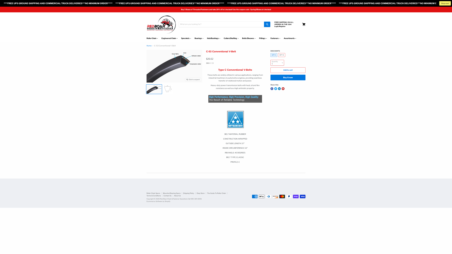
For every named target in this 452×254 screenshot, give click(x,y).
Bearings (198, 38)
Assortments (289, 38)
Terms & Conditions (154, 196)
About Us (177, 196)
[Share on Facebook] (271, 88)
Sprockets (185, 38)
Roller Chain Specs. (153, 193)
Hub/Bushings (213, 38)
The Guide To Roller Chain (216, 193)
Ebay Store (201, 193)
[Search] (267, 24)
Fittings (262, 38)
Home (149, 46)
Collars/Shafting (230, 38)
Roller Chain (152, 38)
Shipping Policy (188, 193)
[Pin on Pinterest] (283, 88)
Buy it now (288, 77)
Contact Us (167, 196)
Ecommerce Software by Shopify (158, 201)
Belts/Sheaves (248, 38)
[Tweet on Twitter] (275, 88)
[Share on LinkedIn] (279, 88)
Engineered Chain (168, 38)
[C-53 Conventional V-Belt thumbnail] (154, 89)
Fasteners (274, 38)
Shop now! (445, 3)
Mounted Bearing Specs (172, 193)
